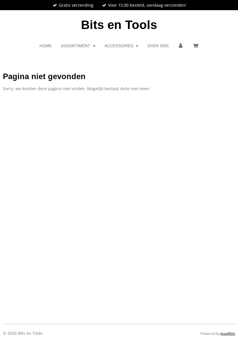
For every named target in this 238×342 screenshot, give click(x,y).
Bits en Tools (119, 25)
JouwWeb (227, 333)
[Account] (181, 46)
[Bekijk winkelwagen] (196, 46)
